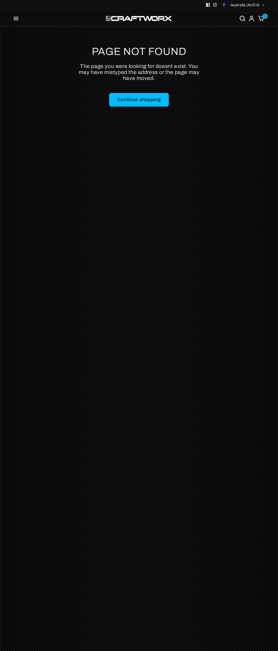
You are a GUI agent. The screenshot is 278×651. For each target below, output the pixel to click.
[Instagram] (215, 4)
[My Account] (251, 18)
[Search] (242, 18)
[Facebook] (207, 4)
